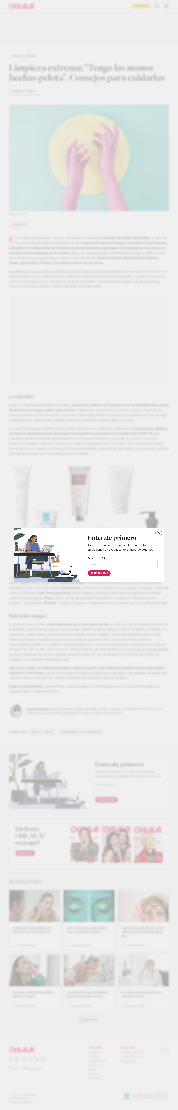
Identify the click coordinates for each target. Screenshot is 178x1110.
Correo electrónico (97, 558)
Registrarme (99, 573)
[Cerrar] (158, 533)
